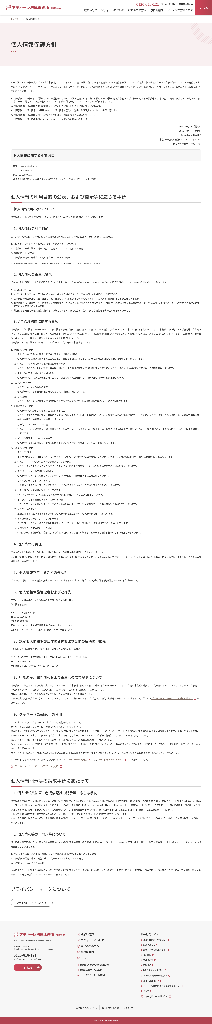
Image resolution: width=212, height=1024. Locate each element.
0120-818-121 (147, 4)
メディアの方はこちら (180, 10)
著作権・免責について (86, 1007)
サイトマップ (129, 1007)
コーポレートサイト (156, 996)
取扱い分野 (87, 934)
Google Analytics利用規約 (78, 759)
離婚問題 (147, 955)
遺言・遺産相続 (150, 980)
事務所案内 (87, 952)
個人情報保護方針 (110, 1007)
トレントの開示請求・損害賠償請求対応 (161, 985)
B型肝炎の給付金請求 (153, 970)
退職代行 (147, 965)
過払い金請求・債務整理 (154, 939)
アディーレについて (92, 940)
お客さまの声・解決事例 (91, 969)
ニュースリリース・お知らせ (93, 975)
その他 (146, 990)
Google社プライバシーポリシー (110, 759)
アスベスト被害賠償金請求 (155, 975)
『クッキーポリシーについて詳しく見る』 (172, 698)
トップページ (16, 19)
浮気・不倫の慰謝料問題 (154, 949)
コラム (85, 958)
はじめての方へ (90, 946)
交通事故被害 (149, 944)
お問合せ (203, 7)
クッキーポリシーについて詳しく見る (36, 766)
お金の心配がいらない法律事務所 (95, 964)
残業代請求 (148, 960)
